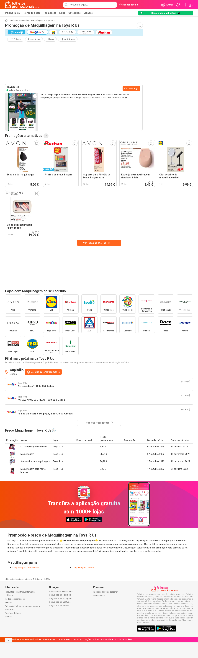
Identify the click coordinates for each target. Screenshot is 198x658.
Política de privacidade (103, 639)
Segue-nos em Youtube (59, 602)
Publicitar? (9, 595)
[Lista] (190, 4)
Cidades (88, 12)
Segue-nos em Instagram (60, 598)
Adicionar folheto (13, 613)
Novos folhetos (31, 12)
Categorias (74, 12)
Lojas (62, 12)
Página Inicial (12, 12)
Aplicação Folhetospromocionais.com (22, 606)
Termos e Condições (81, 639)
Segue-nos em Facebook (60, 595)
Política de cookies (123, 639)
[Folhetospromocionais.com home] (22, 5)
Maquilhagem (37, 20)
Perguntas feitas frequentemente (20, 592)
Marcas (8, 602)
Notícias (9, 616)
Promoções (50, 12)
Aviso (68, 639)
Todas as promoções (19, 20)
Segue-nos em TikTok (59, 605)
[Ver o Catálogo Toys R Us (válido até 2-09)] (21, 112)
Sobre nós (10, 609)
